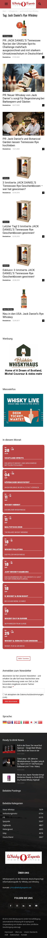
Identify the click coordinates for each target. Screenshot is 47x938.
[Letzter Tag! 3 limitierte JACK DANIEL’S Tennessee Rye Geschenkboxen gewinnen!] (23, 211)
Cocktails (6, 91)
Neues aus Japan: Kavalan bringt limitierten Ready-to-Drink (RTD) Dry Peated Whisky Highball (30, 777)
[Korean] (36, 722)
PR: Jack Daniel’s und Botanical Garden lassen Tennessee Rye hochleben (21, 142)
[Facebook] (10, 905)
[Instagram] (17, 905)
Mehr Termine (23, 658)
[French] (13, 722)
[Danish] (18, 722)
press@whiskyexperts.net (20, 887)
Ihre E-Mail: (8, 687)
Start (4, 11)
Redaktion (7, 57)
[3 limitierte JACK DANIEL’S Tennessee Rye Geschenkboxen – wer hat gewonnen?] (23, 167)
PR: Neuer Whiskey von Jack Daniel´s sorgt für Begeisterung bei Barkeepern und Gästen (23, 98)
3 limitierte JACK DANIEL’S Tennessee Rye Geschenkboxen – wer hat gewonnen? (23, 186)
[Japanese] (31, 722)
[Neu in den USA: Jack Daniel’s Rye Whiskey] (23, 298)
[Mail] (30, 905)
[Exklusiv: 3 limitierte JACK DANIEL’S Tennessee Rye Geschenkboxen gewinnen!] (23, 255)
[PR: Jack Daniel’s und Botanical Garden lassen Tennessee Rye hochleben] (23, 124)
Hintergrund (7, 36)
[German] (5, 722)
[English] (9, 722)
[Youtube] (36, 905)
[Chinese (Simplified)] (27, 722)
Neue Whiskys (8, 309)
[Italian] (22, 722)
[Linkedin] (23, 905)
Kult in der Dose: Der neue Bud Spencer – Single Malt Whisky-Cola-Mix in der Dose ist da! (29, 748)
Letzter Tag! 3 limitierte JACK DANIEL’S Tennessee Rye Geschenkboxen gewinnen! (21, 229)
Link (5, 697)
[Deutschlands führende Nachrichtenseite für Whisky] (23, 4)
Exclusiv (6, 178)
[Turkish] (40, 722)
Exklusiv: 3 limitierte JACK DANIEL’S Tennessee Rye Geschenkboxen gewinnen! (19, 273)
